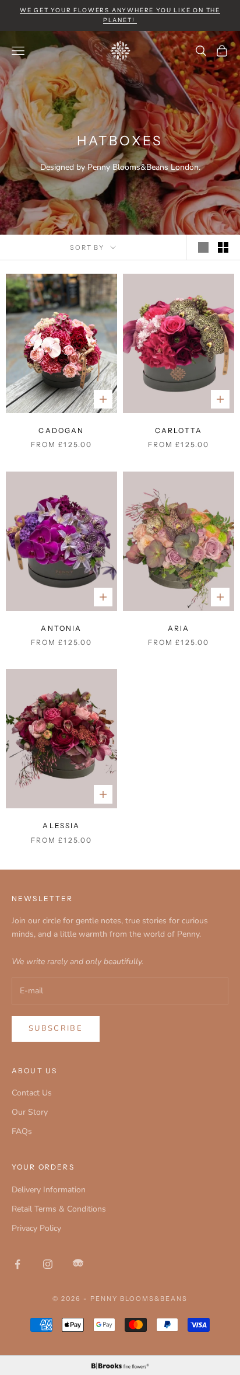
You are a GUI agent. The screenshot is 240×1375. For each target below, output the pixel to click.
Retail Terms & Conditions (59, 1209)
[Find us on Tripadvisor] (78, 1264)
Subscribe (56, 1028)
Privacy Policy (36, 1228)
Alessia (61, 825)
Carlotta (178, 430)
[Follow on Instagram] (48, 1264)
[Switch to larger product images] (203, 247)
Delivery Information (49, 1189)
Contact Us (32, 1092)
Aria (179, 628)
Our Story (30, 1112)
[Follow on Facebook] (17, 1264)
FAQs (22, 1131)
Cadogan (61, 430)
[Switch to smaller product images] (223, 247)
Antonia (61, 628)
